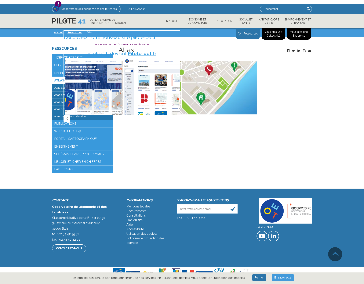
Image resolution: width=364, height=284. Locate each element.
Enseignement (66, 146)
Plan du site (134, 220)
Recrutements (136, 211)
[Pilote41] (90, 21)
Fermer (259, 277)
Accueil (58, 32)
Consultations (136, 215)
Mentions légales (138, 206)
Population (224, 21)
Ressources (250, 33)
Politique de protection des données (145, 240)
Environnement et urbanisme (298, 21)
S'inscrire (233, 209)
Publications (65, 123)
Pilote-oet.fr (142, 53)
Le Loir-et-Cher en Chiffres (77, 162)
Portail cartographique (75, 139)
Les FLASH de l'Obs (191, 218)
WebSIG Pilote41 (67, 131)
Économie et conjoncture (197, 21)
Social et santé (246, 21)
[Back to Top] (335, 254)
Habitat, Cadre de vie (269, 21)
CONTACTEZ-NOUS (69, 248)
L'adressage (64, 169)
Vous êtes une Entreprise (299, 33)
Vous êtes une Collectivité (273, 33)
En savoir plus (282, 277)
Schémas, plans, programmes (79, 154)
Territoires (171, 21)
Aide (129, 224)
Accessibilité (135, 229)
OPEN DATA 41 (136, 8)
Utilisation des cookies (142, 233)
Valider (308, 9)
